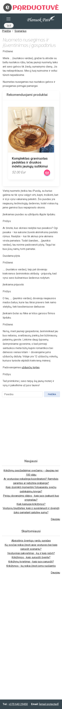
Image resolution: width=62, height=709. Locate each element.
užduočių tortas (31, 367)
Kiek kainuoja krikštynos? (31, 504)
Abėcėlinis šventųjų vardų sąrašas (31, 540)
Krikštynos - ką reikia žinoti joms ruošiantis (31, 565)
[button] (9, 25)
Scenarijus (20, 31)
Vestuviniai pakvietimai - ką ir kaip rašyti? (31, 553)
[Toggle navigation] (8, 19)
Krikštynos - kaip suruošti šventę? (31, 557)
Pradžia (6, 31)
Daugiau (55, 519)
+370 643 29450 (18, 704)
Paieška (52, 394)
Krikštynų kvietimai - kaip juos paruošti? (31, 561)
